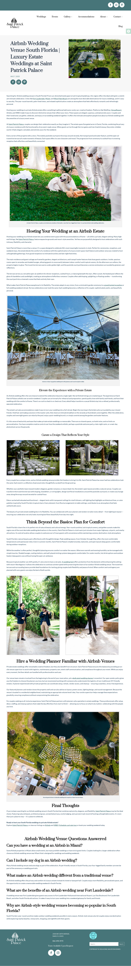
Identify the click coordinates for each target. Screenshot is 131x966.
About (103, 16)
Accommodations (86, 16)
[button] (128, 31)
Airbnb (47, 825)
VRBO (56, 825)
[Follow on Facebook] (110, 4)
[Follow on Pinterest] (121, 4)
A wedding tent (68, 562)
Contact (117, 16)
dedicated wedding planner (83, 678)
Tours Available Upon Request (60, 946)
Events (55, 16)
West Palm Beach (60, 99)
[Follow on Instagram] (116, 4)
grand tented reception (113, 285)
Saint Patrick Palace (16, 124)
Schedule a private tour (68, 825)
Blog (120, 26)
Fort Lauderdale (39, 99)
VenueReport (116, 110)
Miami (47, 99)
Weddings (41, 16)
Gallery (67, 16)
